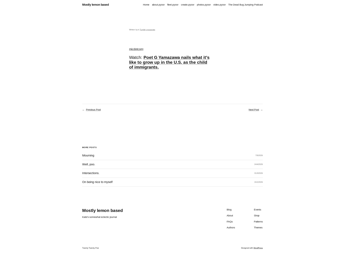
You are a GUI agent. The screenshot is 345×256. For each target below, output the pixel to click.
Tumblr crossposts (147, 30)
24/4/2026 (258, 164)
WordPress (258, 248)
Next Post (254, 109)
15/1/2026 (258, 182)
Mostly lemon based (95, 4)
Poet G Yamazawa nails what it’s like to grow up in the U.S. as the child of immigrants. (169, 62)
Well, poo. (88, 164)
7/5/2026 (259, 155)
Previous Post (93, 109)
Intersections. (90, 173)
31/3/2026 (258, 173)
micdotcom (136, 49)
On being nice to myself (97, 182)
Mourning (88, 155)
